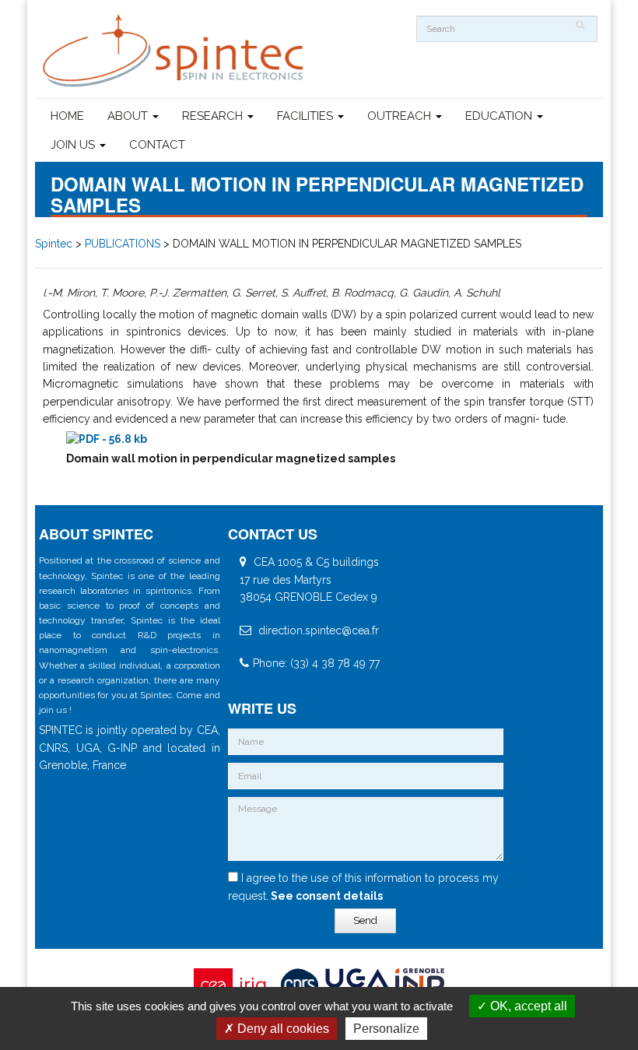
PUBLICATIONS (122, 243)
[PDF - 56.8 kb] (106, 439)
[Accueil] (175, 51)
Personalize (386, 1028)
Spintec (53, 243)
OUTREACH (400, 116)
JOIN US (74, 145)
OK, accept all (527, 1006)
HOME (67, 116)
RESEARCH (214, 116)
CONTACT (157, 145)
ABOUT (129, 116)
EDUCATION (500, 116)
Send (365, 920)
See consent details (325, 896)
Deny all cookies (281, 1028)
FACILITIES (306, 116)
